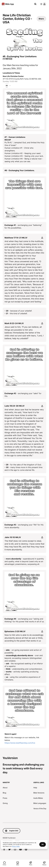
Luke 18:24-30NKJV (14, 406)
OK (42, 844)
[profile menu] (43, 4)
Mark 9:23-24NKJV (14, 323)
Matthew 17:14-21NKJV (16, 238)
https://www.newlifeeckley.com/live (20, 743)
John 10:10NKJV (13, 537)
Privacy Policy (16, 846)
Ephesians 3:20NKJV (15, 631)
